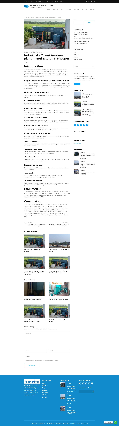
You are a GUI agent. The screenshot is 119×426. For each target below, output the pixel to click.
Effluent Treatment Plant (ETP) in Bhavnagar (71, 410)
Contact (92, 9)
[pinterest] (87, 125)
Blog (61, 9)
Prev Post (37, 224)
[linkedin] (84, 125)
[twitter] (78, 125)
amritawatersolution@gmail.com (57, 1)
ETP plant (76, 9)
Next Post (57, 224)
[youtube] (92, 383)
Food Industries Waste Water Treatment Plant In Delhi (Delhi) (88, 113)
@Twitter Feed (77, 143)
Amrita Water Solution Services (41, 6)
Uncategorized (78, 59)
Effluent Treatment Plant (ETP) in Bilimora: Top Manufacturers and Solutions (87, 155)
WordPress (85, 423)
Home (48, 9)
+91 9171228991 (30, 1)
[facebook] (75, 125)
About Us (55, 9)
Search (75, 20)
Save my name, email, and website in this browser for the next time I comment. (42, 360)
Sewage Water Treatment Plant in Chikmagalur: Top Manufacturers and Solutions (34, 273)
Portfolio (68, 9)
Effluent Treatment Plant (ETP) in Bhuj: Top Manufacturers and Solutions (87, 164)
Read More (77, 83)
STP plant (84, 9)
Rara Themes (73, 423)
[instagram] (81, 125)
